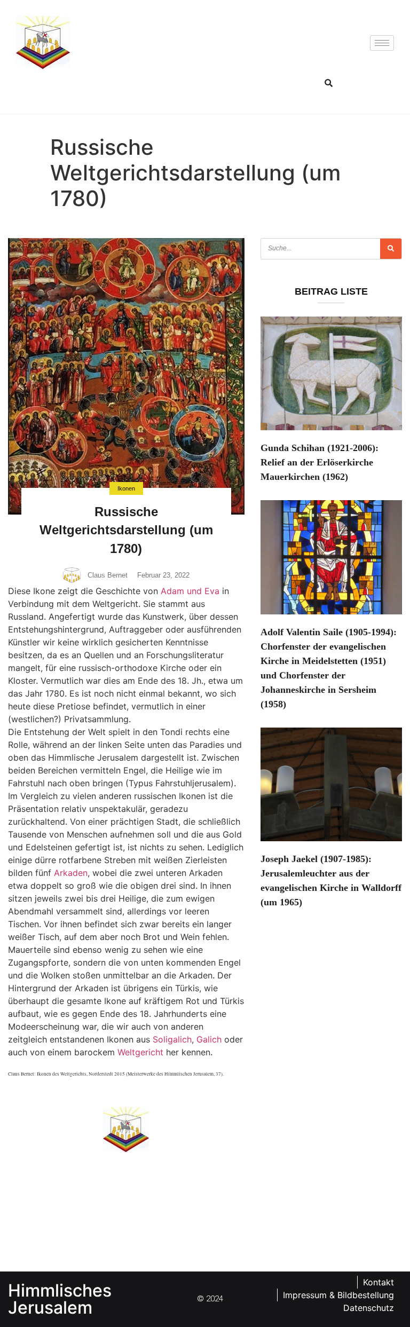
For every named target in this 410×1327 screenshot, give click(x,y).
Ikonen (126, 488)
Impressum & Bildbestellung (338, 1295)
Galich (209, 1039)
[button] (329, 82)
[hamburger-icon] (382, 43)
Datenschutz (368, 1307)
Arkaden (71, 872)
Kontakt (378, 1282)
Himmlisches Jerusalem (60, 1299)
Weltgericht (140, 1052)
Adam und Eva (190, 591)
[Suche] (390, 249)
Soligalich (172, 1039)
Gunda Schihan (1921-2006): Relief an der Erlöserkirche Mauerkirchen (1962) (320, 462)
